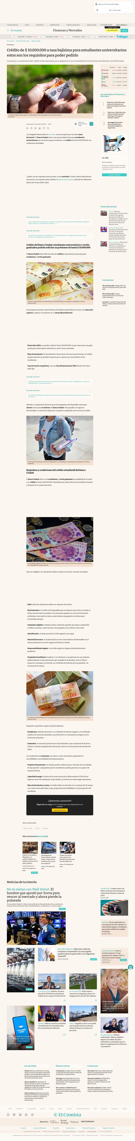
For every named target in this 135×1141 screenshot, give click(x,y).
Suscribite (56, 1128)
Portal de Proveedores (88, 1128)
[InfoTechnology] (87, 1122)
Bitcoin (43, 1108)
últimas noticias (12, 25)
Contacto (23, 1128)
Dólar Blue (19, 1108)
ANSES (125, 1108)
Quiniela (69, 1108)
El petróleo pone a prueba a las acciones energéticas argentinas (115, 125)
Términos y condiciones (69, 1131)
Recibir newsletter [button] (115, 175)
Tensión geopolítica (73, 25)
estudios (52, 134)
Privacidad (81, 1131)
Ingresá (124, 30)
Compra (125, 67)
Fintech (51, 1108)
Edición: (121, 25)
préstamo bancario (65, 180)
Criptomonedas (31, 1108)
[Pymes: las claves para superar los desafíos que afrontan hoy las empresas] (67, 848)
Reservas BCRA (54, 25)
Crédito (37, 828)
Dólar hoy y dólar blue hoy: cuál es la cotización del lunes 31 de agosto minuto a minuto (116, 105)
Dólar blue (39, 25)
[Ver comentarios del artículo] (48, 128)
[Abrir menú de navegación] (8, 30)
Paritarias (104, 1108)
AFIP (95, 1108)
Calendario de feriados (82, 1108)
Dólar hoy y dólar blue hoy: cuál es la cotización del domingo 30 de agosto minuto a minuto (117, 115)
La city (105, 158)
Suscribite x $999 (112, 30)
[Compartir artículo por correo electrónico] (44, 128)
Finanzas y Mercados (22, 41)
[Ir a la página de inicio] (16, 30)
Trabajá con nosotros (108, 1128)
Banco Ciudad (36, 41)
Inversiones (114, 1108)
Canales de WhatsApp (39, 1128)
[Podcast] (74, 1122)
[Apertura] (44, 1122)
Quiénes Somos (70, 1128)
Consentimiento (91, 1131)
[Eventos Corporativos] (54, 1122)
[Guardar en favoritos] (91, 124)
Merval (60, 1108)
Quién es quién (91, 25)
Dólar (27, 25)
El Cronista (10, 41)
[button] (130, 967)
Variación (112, 67)
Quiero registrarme (60, 810)
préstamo (45, 828)
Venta (119, 67)
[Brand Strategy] (65, 1122)
